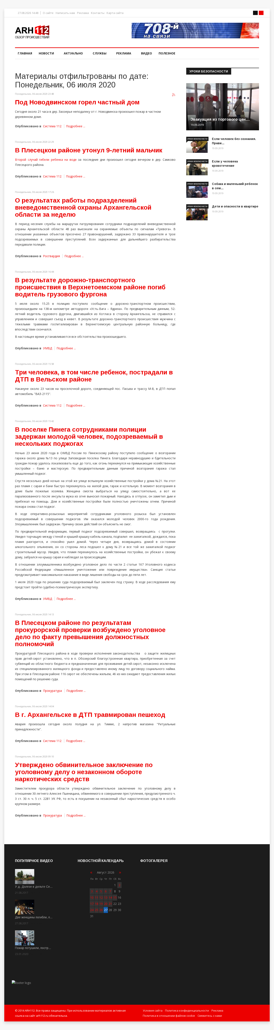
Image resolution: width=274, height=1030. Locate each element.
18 (96, 904)
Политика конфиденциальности (187, 1010)
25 (96, 910)
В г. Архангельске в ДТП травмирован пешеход (90, 714)
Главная (25, 53)
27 (105, 910)
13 (105, 897)
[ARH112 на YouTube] (195, 30)
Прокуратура (52, 691)
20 (105, 904)
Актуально (73, 53)
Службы (99, 53)
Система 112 (52, 126)
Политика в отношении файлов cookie (169, 1016)
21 (110, 904)
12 (101, 897)
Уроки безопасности (197, 139)
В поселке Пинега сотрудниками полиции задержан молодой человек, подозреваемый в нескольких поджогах (89, 436)
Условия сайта (152, 1010)
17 (92, 904)
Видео (146, 53)
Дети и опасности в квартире (235, 206)
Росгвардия (51, 256)
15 (115, 897)
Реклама (83, 13)
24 (92, 910)
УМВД (47, 348)
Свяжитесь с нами (210, 1016)
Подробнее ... (75, 126)
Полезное (167, 53)
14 (110, 897)
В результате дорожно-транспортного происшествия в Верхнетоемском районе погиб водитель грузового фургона (90, 287)
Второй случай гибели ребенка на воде (46, 160)
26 (101, 910)
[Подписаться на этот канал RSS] (174, 95)
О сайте (48, 13)
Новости (46, 53)
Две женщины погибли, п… (34, 917)
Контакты (97, 13)
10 (92, 897)
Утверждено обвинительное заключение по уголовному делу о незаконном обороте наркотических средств (84, 771)
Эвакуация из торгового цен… (220, 119)
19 (101, 904)
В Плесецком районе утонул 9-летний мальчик (88, 150)
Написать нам (65, 13)
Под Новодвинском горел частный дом (77, 102)
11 (96, 897)
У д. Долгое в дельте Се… (34, 886)
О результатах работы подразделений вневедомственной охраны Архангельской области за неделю (83, 207)
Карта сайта (115, 13)
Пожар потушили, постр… (33, 948)
